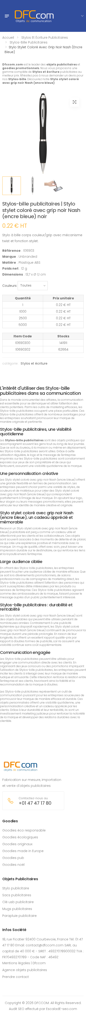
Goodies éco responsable (24, 830)
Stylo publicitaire (15, 888)
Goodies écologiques (20, 837)
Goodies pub (13, 858)
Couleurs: (9, 285)
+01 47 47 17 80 (35, 803)
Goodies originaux (17, 844)
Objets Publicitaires (20, 879)
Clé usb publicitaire (18, 902)
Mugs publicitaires (17, 909)
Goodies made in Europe (23, 851)
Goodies (10, 821)
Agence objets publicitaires (24, 970)
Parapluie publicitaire (19, 915)
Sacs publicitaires (16, 895)
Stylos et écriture (34, 363)
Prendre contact (15, 977)
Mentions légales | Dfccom (24, 963)
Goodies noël (13, 864)
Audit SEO (16, 1009)
